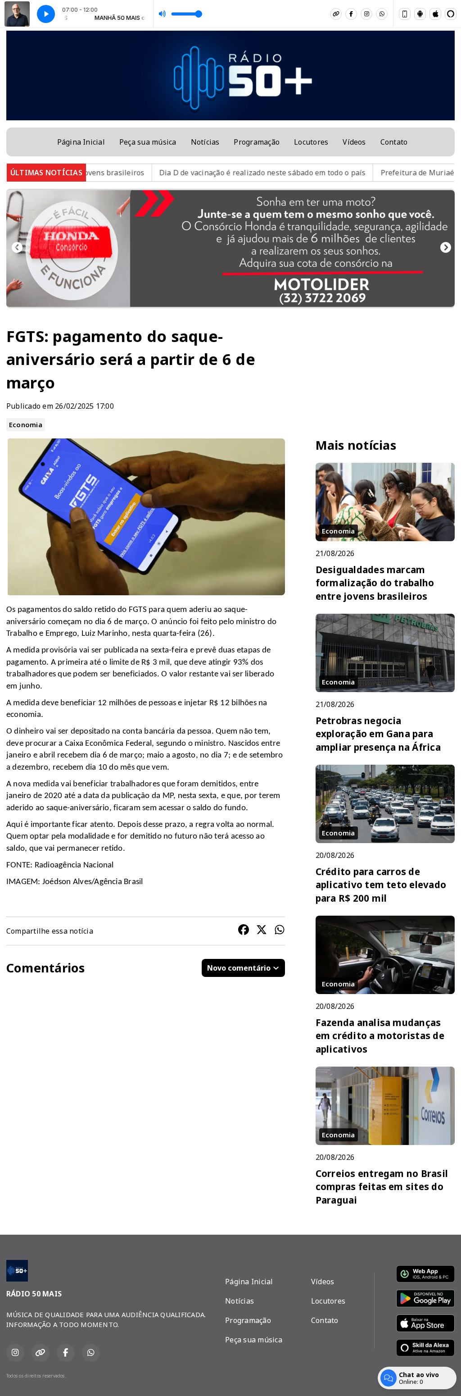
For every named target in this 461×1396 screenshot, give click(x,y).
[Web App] (405, 14)
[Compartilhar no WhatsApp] (279, 931)
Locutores (311, 142)
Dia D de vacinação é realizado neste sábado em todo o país (213, 173)
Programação (257, 142)
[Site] (336, 14)
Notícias (205, 142)
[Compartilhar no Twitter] (261, 931)
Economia (25, 424)
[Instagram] (366, 14)
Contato (394, 142)
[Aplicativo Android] (420, 14)
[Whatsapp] (382, 14)
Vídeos (354, 142)
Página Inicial (81, 142)
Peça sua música (147, 142)
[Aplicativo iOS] (435, 14)
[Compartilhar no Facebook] (243, 931)
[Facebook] (351, 14)
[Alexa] (450, 14)
